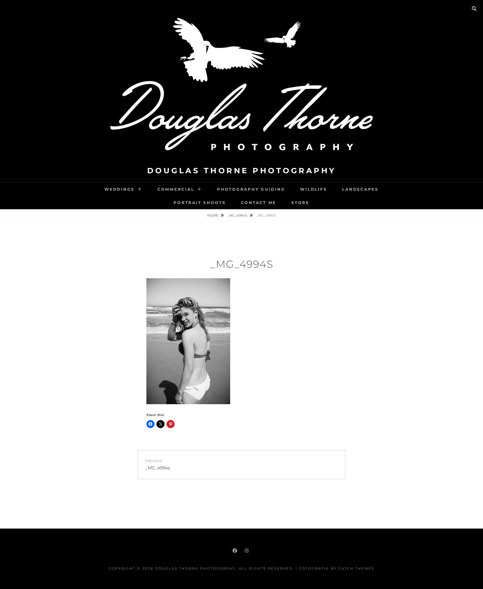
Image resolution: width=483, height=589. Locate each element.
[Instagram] (246, 550)
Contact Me (258, 202)
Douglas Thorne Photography (241, 170)
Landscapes (360, 189)
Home (213, 215)
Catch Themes (356, 568)
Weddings (119, 189)
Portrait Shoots (200, 202)
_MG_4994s (237, 215)
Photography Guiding (251, 189)
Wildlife (313, 189)
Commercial (175, 189)
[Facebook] (234, 550)
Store (300, 202)
